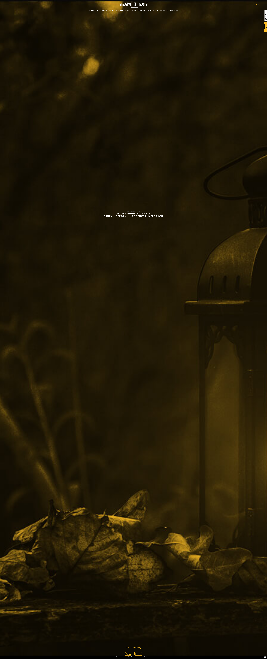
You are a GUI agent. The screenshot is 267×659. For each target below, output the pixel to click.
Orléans (138, 654)
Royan (128, 654)
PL (256, 4)
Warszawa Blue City (133, 647)
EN (258, 4)
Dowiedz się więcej (132, 657)
